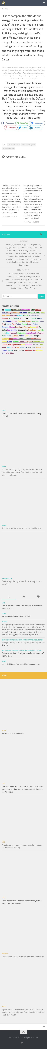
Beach (4, 313)
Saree (4, 613)
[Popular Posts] (23, 596)
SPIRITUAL (31, 347)
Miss (11, 339)
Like (3, 783)
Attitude (5, 9)
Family (24, 324)
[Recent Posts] (9, 596)
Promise (22, 342)
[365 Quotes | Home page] (4, 3)
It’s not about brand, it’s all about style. (16, 616)
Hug (7, 333)
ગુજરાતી (8, 310)
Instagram (40, 333)
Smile (4, 466)
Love (3, 410)
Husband (13, 333)
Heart (4, 1006)
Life (3, 898)
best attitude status (14, 145)
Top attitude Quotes (9, 148)
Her (42, 330)
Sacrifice (36, 344)
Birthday (13, 315)
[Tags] (38, 596)
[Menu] (44, 3)
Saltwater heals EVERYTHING (13, 733)
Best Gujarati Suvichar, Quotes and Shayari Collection (21, 650)
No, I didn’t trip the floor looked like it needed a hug (21, 664)
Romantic (5, 953)
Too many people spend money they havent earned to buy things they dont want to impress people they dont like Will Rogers (22, 789)
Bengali (4, 622)
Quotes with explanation (11, 344)
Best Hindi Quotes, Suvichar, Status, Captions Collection (22, 640)
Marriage (5, 339)
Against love (7, 578)
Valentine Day (30, 350)
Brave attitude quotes (28, 145)
